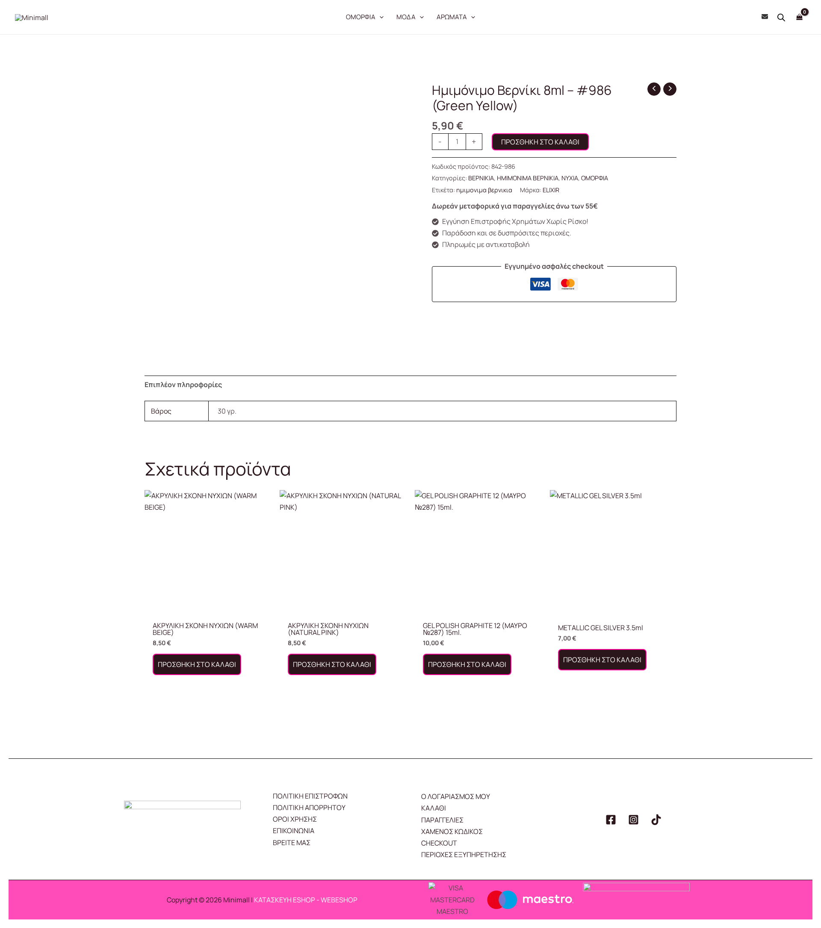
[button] (379, 17)
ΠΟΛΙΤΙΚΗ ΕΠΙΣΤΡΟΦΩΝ (310, 796)
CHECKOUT (439, 843)
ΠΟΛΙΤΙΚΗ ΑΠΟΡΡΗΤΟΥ (309, 807)
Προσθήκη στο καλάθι (540, 142)
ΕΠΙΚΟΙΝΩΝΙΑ (293, 830)
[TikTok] (656, 819)
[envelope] (764, 16)
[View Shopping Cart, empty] (799, 16)
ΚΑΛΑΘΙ (433, 808)
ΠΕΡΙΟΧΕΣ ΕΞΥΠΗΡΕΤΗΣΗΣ (463, 854)
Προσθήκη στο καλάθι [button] (197, 664)
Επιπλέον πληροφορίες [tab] (183, 384)
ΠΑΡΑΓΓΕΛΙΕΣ (442, 820)
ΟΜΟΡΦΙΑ (594, 178)
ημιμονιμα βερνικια (484, 190)
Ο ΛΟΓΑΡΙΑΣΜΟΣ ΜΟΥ (455, 796)
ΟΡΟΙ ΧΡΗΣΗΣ (295, 819)
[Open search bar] (781, 17)
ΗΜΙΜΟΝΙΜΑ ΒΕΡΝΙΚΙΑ (527, 178)
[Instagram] (633, 819)
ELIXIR (551, 190)
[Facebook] (610, 819)
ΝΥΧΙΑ (569, 178)
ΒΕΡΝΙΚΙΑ (481, 178)
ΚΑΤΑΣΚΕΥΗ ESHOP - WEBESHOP (305, 900)
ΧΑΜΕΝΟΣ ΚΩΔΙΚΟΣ (452, 831)
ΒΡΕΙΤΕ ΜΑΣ (291, 842)
